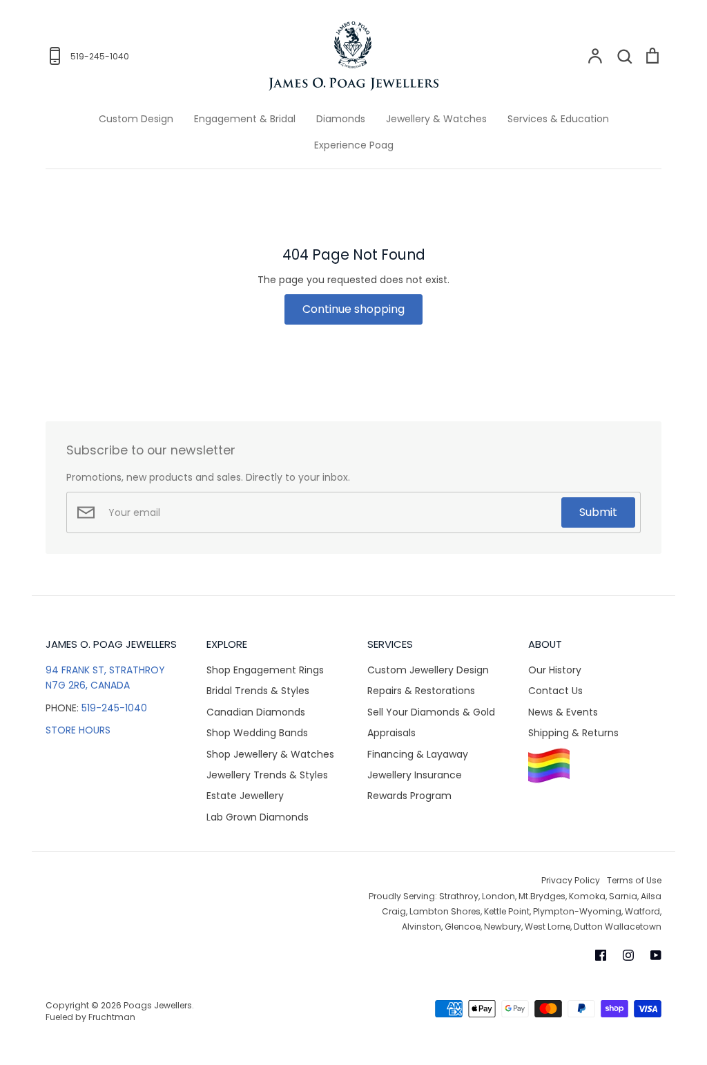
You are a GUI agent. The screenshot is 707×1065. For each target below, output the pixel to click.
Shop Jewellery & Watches (270, 754)
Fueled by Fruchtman (90, 1017)
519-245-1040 (114, 708)
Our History (554, 670)
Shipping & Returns (573, 733)
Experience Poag (354, 145)
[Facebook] (600, 955)
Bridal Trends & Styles (257, 691)
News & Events (563, 712)
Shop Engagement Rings (265, 670)
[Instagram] (628, 955)
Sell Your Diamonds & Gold (431, 712)
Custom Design (136, 119)
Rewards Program (409, 796)
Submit (598, 512)
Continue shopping (353, 309)
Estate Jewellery (245, 796)
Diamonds (340, 119)
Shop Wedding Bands (257, 733)
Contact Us (555, 691)
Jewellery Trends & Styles (267, 775)
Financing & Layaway (417, 754)
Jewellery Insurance (414, 775)
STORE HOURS (78, 730)
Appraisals (391, 733)
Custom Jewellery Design (428, 670)
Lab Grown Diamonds (257, 817)
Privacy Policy (570, 880)
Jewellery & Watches (436, 119)
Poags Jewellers (158, 1005)
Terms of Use (634, 880)
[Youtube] (656, 955)
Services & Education (558, 119)
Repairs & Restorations (421, 691)
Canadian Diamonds (255, 712)
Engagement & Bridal (245, 119)
